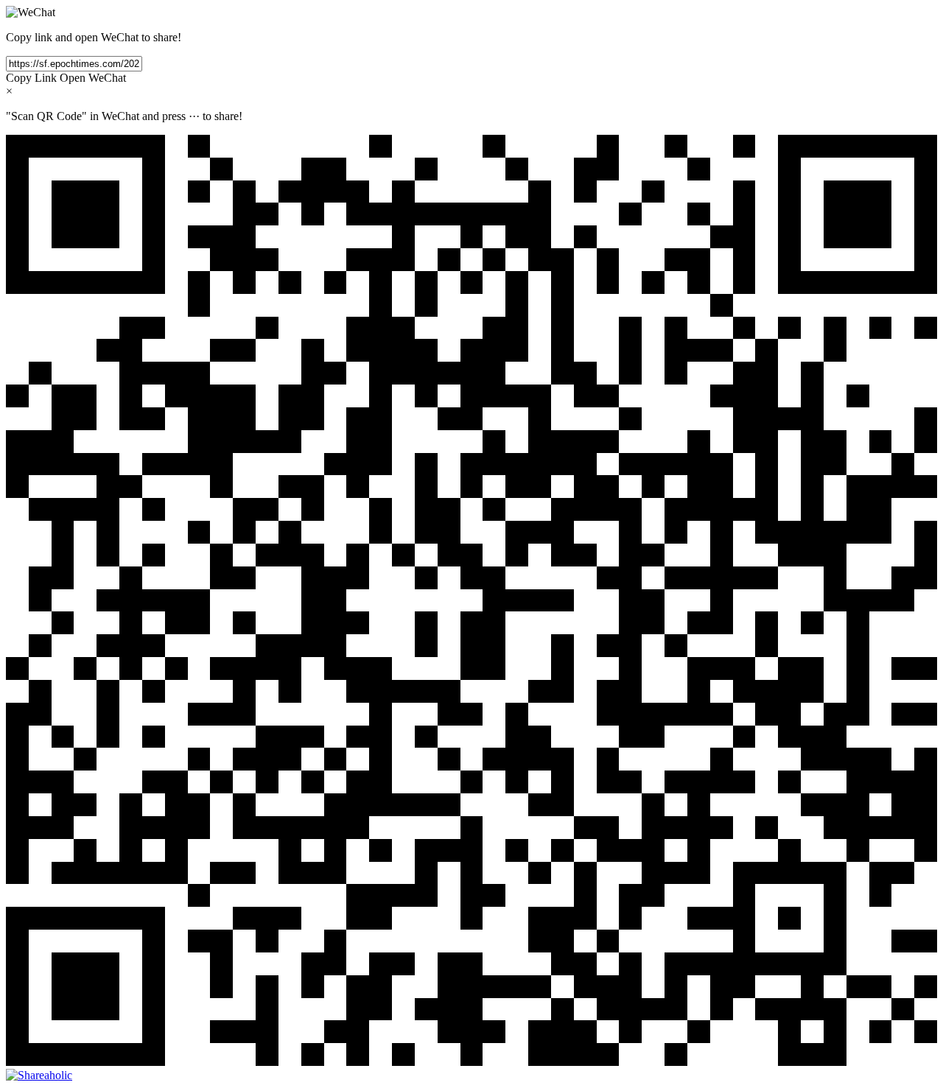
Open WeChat (93, 77)
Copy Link (31, 77)
